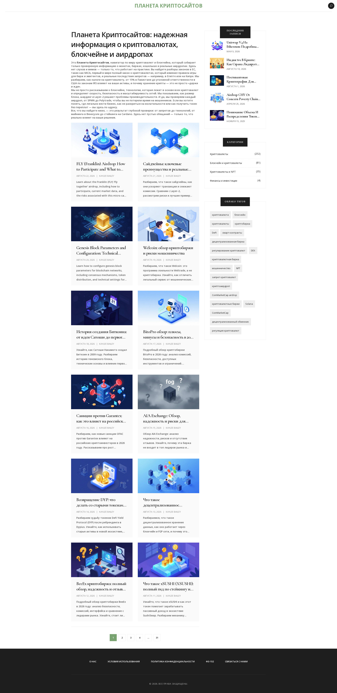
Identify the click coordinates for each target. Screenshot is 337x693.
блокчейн (239, 214)
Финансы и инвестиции (223, 180)
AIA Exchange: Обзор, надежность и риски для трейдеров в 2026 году (164, 418)
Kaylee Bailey (106, 175)
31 (157, 637)
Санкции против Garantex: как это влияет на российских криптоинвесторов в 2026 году (101, 418)
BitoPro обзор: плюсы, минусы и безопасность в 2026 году (168, 334)
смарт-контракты (232, 232)
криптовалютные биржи (226, 303)
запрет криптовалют (224, 277)
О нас (92, 661)
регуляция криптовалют (225, 330)
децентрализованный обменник (230, 321)
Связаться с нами (236, 661)
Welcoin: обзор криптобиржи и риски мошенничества (168, 250)
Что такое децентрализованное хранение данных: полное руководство (165, 502)
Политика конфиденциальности (173, 661)
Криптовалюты (219, 154)
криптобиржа (242, 223)
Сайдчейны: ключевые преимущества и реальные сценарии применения (165, 166)
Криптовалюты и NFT (223, 171)
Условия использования (124, 661)
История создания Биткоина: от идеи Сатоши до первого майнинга (101, 334)
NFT (238, 268)
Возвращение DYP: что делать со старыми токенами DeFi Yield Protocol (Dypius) (100, 502)
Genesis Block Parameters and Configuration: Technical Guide (101, 250)
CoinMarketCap (220, 312)
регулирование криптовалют (228, 250)
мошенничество (221, 268)
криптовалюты (220, 223)
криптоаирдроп (221, 286)
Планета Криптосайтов (168, 5)
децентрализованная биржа (228, 241)
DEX (253, 250)
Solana (249, 303)
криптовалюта (220, 214)
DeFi (214, 232)
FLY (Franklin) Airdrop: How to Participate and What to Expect (100, 166)
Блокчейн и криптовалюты (226, 163)
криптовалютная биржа (225, 259)
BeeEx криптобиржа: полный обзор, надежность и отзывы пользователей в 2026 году (101, 586)
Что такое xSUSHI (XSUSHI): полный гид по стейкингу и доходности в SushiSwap (168, 586)
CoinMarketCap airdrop (224, 295)
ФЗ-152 (210, 661)
